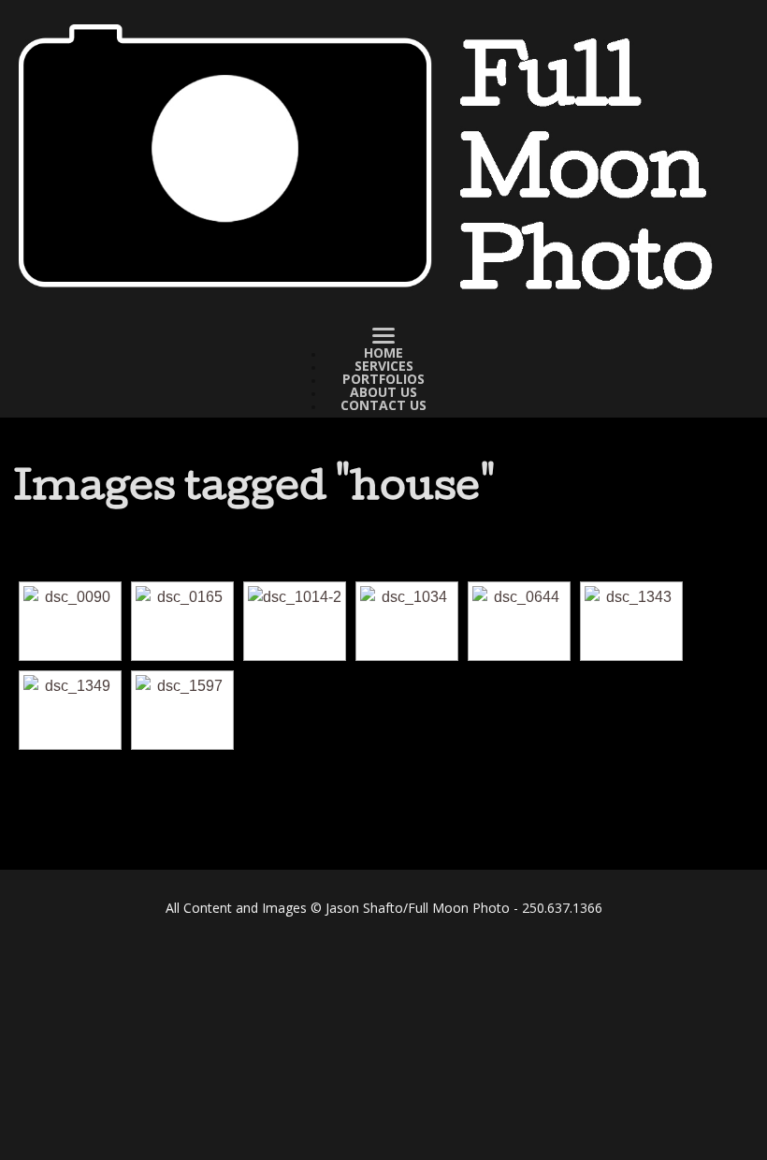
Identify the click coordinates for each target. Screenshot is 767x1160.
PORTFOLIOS (383, 379)
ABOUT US (383, 392)
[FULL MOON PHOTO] (383, 159)
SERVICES (384, 366)
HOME (383, 353)
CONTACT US (383, 405)
